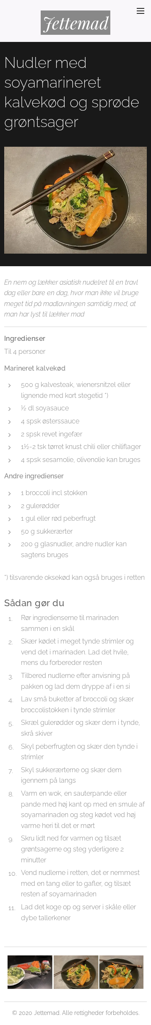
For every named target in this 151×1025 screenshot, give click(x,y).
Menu (140, 10)
